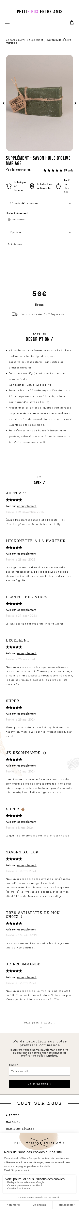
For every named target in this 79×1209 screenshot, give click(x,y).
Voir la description (18, 170)
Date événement (17, 213)
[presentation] (4, 103)
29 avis (68, 170)
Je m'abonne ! (39, 1084)
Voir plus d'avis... (39, 1022)
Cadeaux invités (16, 40)
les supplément (26, 506)
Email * (13, 1065)
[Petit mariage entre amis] (39, 11)
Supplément (36, 40)
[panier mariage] (72, 22)
